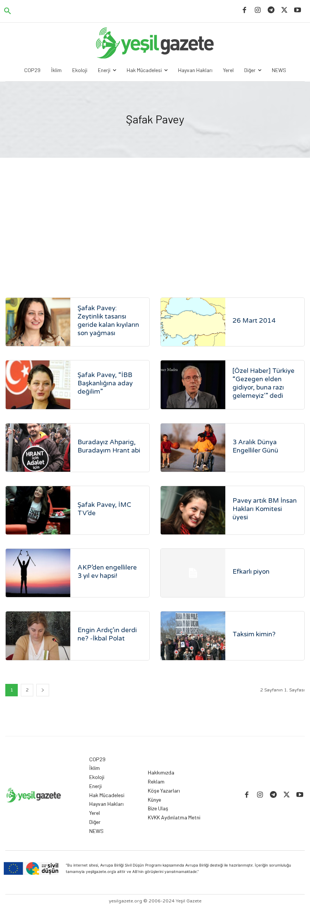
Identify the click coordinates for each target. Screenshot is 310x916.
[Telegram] (271, 10)
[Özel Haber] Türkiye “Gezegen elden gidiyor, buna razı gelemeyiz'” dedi (263, 383)
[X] (284, 10)
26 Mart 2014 (254, 321)
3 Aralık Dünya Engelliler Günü (255, 446)
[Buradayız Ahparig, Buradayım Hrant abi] (38, 447)
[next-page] (42, 690)
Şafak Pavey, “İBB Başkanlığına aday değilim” (105, 383)
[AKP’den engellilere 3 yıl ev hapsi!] (38, 573)
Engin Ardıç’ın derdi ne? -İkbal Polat (107, 634)
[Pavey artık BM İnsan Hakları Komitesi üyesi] (193, 510)
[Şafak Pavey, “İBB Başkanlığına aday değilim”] (38, 384)
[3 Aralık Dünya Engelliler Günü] (193, 447)
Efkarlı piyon (251, 572)
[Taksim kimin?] (193, 635)
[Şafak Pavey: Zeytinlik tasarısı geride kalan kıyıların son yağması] (38, 322)
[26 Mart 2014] (193, 322)
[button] (7, 11)
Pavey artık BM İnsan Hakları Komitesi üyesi (264, 509)
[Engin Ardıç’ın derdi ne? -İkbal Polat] (38, 635)
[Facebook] (244, 10)
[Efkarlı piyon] (193, 573)
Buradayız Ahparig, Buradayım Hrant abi (109, 446)
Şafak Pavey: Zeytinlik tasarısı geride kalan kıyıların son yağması (108, 320)
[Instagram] (257, 10)
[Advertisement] (155, 214)
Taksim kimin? (254, 634)
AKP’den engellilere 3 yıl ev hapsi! (107, 571)
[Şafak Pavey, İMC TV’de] (38, 510)
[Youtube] (297, 10)
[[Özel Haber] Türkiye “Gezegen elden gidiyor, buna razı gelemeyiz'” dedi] (193, 384)
